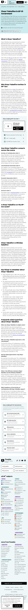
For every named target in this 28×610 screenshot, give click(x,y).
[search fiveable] (5, 2)
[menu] (25, 2)
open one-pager (19, 128)
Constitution (10, 172)
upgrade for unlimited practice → (14, 583)
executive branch (15, 192)
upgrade (20, 2)
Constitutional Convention (16, 110)
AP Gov (10, 57)
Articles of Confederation (19, 335)
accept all (17, 606)
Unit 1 (14, 89)
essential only (7, 605)
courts (19, 48)
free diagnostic (12, 2)
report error (16, 31)
